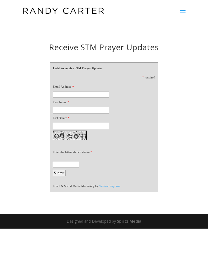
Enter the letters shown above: (71, 152)
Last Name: (60, 117)
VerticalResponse (109, 186)
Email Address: (62, 86)
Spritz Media (129, 221)
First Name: (60, 102)
